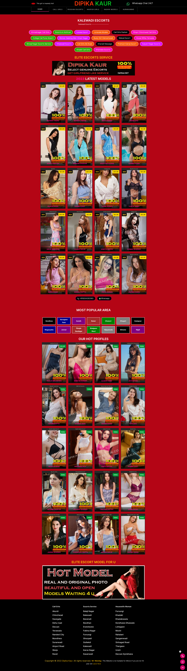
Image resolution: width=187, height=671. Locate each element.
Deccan (55, 627)
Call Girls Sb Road (84, 44)
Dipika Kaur (67, 661)
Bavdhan (87, 623)
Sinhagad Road (122, 642)
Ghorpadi (87, 638)
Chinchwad (57, 615)
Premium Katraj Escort (127, 44)
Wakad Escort (124, 38)
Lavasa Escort (82, 32)
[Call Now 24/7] (93, 68)
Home (40, 9)
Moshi (118, 631)
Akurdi (55, 611)
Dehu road (57, 623)
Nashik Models (111, 9)
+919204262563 (86, 298)
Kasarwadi (88, 654)
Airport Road (58, 646)
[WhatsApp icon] (128, 4)
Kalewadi (87, 646)
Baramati (87, 619)
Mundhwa (57, 638)
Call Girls (58, 9)
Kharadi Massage (105, 44)
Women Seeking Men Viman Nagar (73, 38)
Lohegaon (120, 627)
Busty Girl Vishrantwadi (103, 38)
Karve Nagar (89, 650)
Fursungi (87, 634)
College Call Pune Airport (43, 38)
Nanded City (58, 634)
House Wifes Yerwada (145, 38)
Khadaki (119, 615)
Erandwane (88, 627)
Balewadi (87, 615)
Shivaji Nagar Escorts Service (39, 44)
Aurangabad (128, 9)
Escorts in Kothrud (63, 32)
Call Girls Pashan (120, 32)
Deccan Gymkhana (124, 654)
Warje (55, 650)
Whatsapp (105, 298)
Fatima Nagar (89, 631)
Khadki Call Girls (83, 50)
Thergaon (120, 646)
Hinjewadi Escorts (64, 44)
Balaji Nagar (88, 611)
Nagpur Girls (93, 9)
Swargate (56, 619)
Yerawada (57, 631)
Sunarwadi (57, 642)
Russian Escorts (75, 9)
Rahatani (119, 634)
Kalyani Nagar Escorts (151, 44)
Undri (118, 650)
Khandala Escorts (103, 50)
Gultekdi (87, 642)
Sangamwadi (121, 638)
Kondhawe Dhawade (125, 623)
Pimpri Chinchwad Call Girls (144, 32)
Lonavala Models (101, 32)
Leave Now (97, 664)
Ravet (55, 654)
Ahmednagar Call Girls (40, 32)
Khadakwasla (122, 619)
